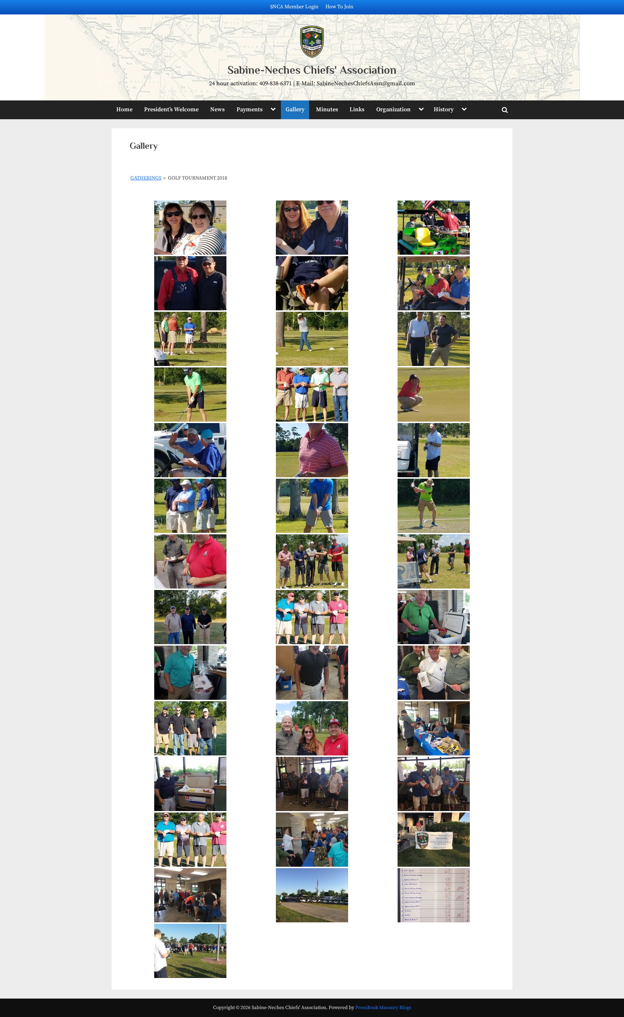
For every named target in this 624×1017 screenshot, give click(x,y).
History (444, 109)
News (217, 109)
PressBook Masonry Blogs (383, 1008)
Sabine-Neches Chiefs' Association (312, 70)
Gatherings (145, 178)
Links (357, 109)
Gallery (295, 109)
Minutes (327, 109)
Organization (393, 109)
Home (124, 109)
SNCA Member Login (294, 7)
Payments (250, 109)
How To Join (339, 7)
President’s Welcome (171, 109)
